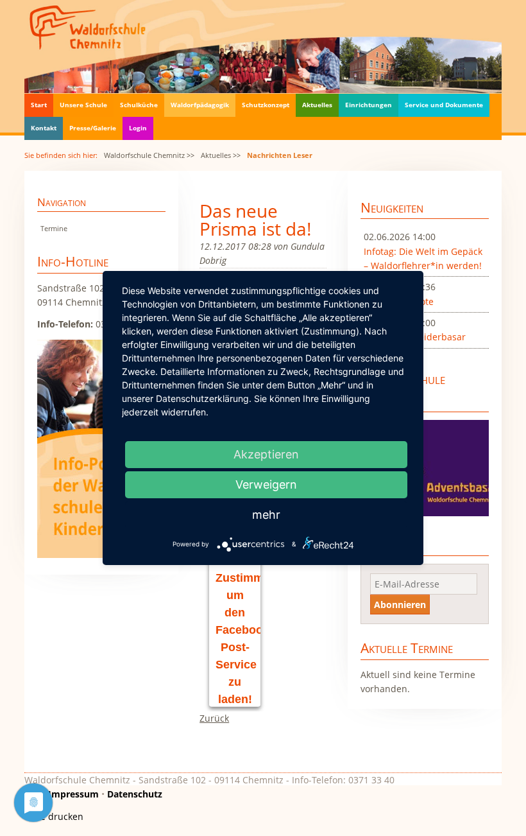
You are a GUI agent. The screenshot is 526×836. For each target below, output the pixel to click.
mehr (266, 514)
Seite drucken (53, 816)
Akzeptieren (266, 454)
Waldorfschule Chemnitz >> (149, 155)
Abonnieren (400, 604)
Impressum (73, 794)
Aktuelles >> (221, 155)
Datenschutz (134, 794)
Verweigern (266, 484)
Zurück (214, 718)
